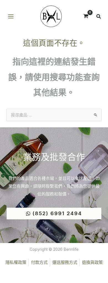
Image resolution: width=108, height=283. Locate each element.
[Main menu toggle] (10, 16)
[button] (98, 17)
